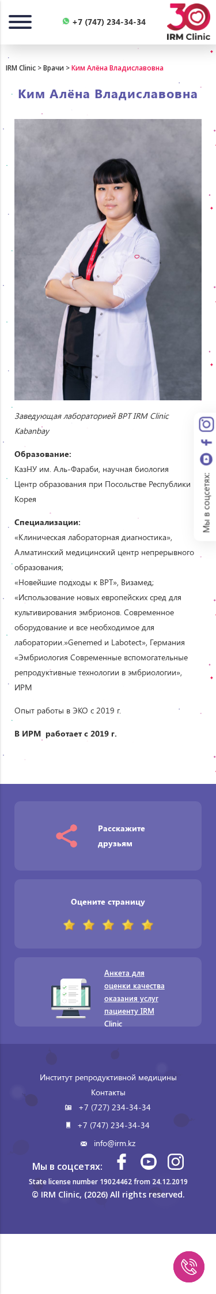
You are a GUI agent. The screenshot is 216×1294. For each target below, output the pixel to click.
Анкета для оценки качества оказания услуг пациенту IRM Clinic (134, 998)
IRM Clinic (21, 68)
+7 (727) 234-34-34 (114, 1107)
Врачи (53, 68)
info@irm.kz (114, 1142)
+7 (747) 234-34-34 (113, 1125)
